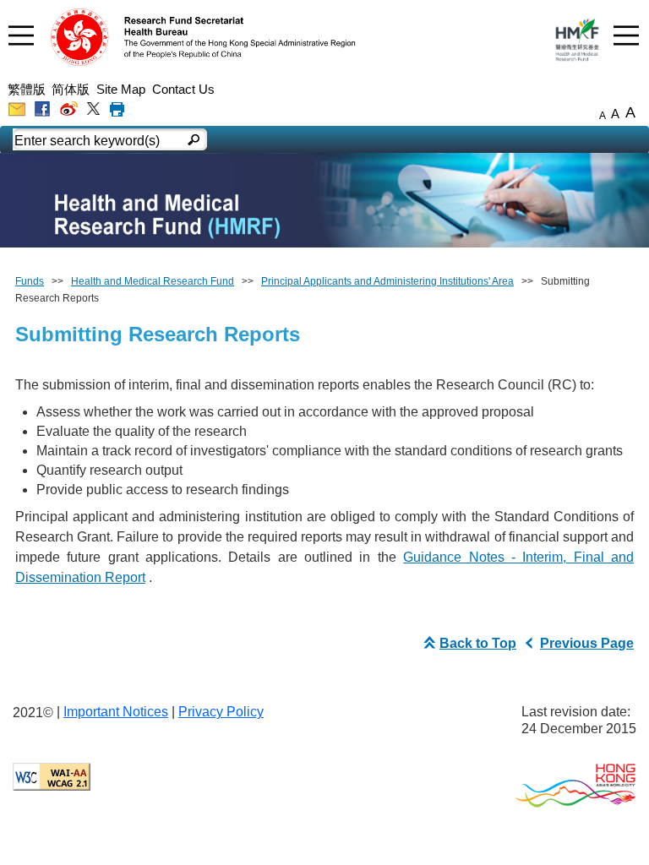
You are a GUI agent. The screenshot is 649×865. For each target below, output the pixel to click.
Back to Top (477, 643)
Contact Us (183, 89)
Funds (29, 281)
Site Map (120, 89)
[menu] (21, 35)
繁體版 (27, 89)
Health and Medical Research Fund (152, 281)
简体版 (71, 89)
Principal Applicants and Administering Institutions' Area (387, 281)
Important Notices (115, 712)
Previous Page (587, 643)
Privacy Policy (221, 712)
